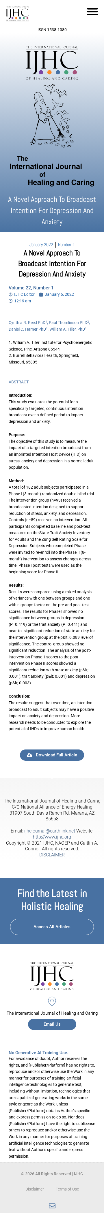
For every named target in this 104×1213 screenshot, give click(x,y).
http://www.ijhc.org (52, 837)
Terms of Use (67, 1189)
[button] (92, 11)
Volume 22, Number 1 (31, 288)
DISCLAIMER (52, 855)
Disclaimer (34, 1189)
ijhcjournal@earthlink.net (49, 831)
